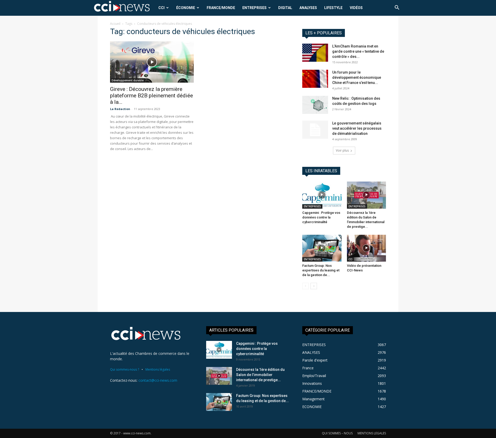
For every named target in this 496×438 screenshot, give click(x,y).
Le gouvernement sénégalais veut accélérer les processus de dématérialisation (357, 128)
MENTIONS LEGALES (372, 433)
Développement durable (128, 80)
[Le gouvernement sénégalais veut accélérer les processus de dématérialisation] (315, 130)
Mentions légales (157, 369)
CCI (161, 8)
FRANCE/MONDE (221, 8)
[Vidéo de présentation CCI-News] (366, 248)
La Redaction (120, 109)
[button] (397, 8)
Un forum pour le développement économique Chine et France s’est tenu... (356, 77)
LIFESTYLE (333, 8)
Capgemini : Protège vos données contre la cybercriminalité (321, 217)
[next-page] (314, 286)
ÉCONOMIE (185, 8)
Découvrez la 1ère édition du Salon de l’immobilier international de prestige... (260, 374)
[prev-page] (305, 286)
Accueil (115, 23)
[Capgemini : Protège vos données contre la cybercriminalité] (322, 195)
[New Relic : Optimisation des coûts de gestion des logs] (315, 105)
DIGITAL (285, 8)
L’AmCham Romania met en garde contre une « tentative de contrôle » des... (358, 51)
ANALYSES (308, 8)
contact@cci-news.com (157, 380)
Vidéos (356, 8)
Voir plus (342, 150)
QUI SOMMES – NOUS (337, 433)
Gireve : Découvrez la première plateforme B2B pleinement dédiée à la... (151, 95)
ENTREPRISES (254, 8)
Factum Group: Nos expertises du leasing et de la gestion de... (320, 270)
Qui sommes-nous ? (124, 369)
